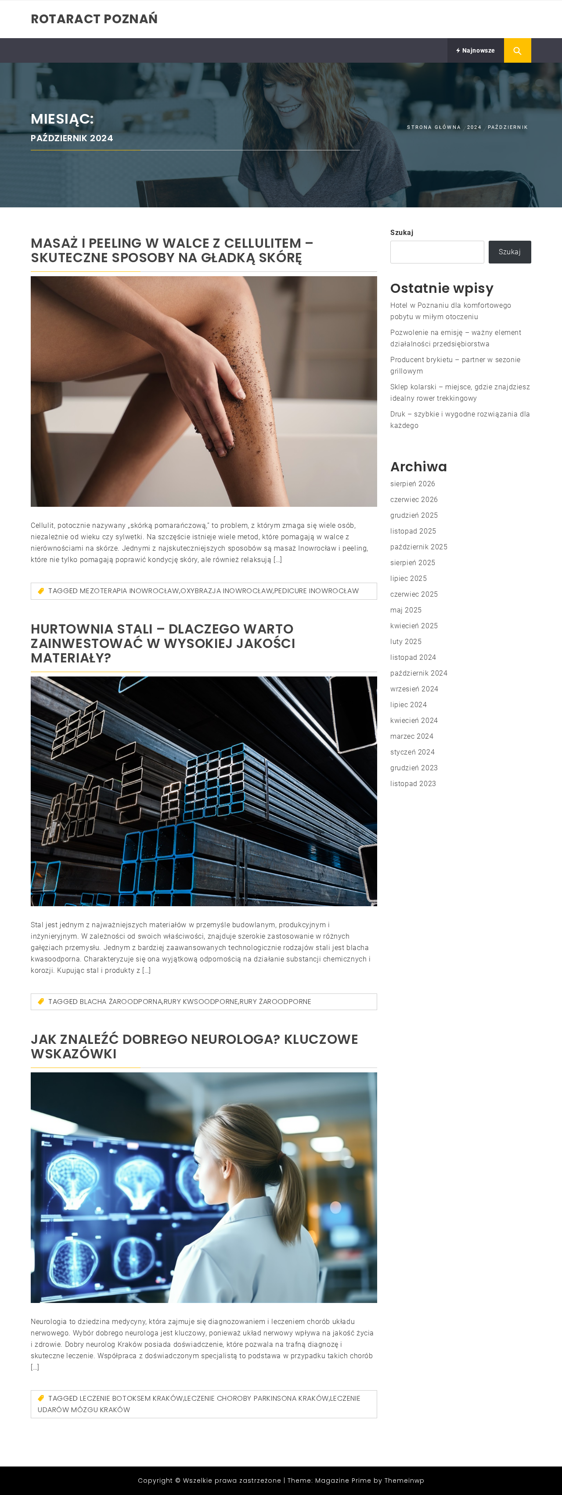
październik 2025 (419, 547)
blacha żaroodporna (121, 1002)
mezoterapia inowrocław (129, 591)
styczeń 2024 (412, 752)
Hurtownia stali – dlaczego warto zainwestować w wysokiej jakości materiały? (163, 643)
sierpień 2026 (413, 484)
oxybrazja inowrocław (226, 591)
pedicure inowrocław (316, 591)
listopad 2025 (413, 531)
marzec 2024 (412, 736)
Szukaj (402, 232)
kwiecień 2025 (414, 626)
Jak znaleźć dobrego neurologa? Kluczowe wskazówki (194, 1046)
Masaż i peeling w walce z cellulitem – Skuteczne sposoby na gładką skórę (172, 250)
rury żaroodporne (276, 1002)
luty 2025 (406, 641)
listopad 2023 (413, 784)
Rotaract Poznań (94, 19)
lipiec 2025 (408, 578)
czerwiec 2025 (414, 594)
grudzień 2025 (414, 515)
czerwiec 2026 (414, 499)
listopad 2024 (413, 657)
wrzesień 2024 (414, 689)
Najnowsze (478, 50)
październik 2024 (419, 673)
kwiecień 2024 (414, 720)
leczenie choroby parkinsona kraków (256, 1398)
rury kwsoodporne (201, 1002)
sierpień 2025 (413, 563)
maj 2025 (406, 610)
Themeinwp (405, 1480)
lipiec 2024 (408, 705)
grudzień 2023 (414, 768)
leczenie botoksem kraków (131, 1398)
